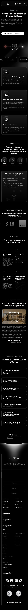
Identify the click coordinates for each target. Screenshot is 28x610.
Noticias (4, 553)
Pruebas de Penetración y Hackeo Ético (8, 503)
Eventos (4, 542)
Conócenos (17, 536)
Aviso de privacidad (7, 564)
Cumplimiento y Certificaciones (6, 508)
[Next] (16, 321)
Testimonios (18, 545)
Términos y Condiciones (6, 568)
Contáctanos (18, 539)
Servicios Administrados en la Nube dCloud (7, 525)
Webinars (5, 536)
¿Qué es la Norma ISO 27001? (8, 557)
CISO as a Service (7, 529)
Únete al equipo (18, 542)
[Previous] (11, 321)
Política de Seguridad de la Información (8, 572)
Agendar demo (18, 507)
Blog (4, 550)
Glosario (5, 548)
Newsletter (5, 539)
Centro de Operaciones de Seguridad (6, 513)
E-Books (5, 545)
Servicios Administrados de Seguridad (7, 519)
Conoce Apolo (18, 501)
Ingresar (17, 504)
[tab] (4, 162)
